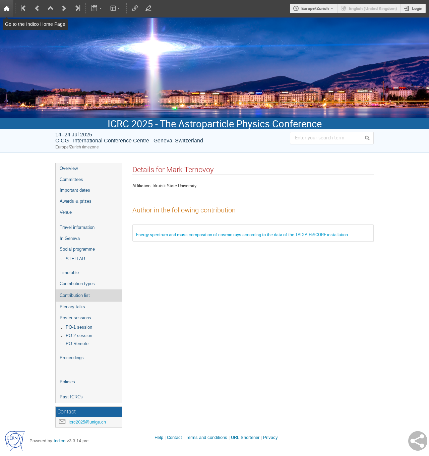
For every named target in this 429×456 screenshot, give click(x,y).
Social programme (77, 249)
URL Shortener (245, 437)
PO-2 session (79, 335)
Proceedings (72, 357)
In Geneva (70, 238)
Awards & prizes (75, 201)
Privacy (270, 437)
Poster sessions (75, 317)
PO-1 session (79, 327)
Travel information (77, 227)
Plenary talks (72, 306)
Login (417, 8)
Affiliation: (141, 186)
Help (159, 437)
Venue (66, 212)
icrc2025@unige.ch (87, 422)
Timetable (69, 272)
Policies (67, 381)
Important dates (75, 190)
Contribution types (77, 283)
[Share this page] (417, 441)
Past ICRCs (71, 396)
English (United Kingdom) (373, 8)
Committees (71, 179)
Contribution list (75, 295)
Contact (174, 437)
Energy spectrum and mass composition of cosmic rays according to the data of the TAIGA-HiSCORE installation (242, 235)
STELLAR (75, 258)
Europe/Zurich (315, 8)
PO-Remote (77, 343)
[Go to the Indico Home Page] (6, 8)
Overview (69, 168)
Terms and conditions (206, 437)
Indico (59, 441)
